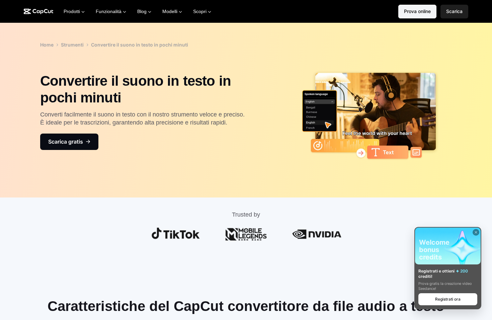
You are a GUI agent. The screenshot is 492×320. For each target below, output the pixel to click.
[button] (454, 11)
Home (47, 45)
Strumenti (72, 45)
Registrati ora (448, 299)
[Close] (476, 232)
